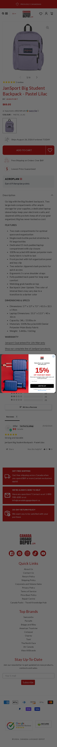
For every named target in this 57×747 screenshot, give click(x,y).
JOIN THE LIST (42, 385)
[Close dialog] (53, 356)
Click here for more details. (42, 390)
